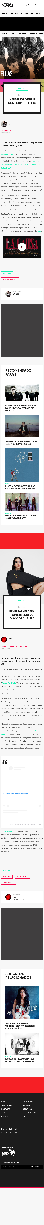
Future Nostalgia (7, 831)
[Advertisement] (22, 331)
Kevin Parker (13, 646)
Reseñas (14, 34)
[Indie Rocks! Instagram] (11, 1133)
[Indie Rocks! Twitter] (7, 1133)
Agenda (14, 14)
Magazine (29, 14)
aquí (39, 231)
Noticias (5, 34)
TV (21, 14)
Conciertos (23, 34)
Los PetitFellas (6, 131)
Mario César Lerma (13, 639)
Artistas (26, 1105)
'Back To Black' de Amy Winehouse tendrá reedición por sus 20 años (20, 1026)
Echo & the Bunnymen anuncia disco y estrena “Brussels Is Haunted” (20, 408)
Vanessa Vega (11, 123)
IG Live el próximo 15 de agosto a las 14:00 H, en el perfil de (20, 164)
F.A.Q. (25, 1116)
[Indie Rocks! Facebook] (2, 1133)
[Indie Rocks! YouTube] (16, 1133)
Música (5, 14)
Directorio (27, 1109)
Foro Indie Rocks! (30, 1113)
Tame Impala (23, 646)
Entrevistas (28, 1102)
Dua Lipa (3, 646)
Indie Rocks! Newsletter (10, 1163)
